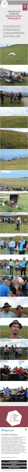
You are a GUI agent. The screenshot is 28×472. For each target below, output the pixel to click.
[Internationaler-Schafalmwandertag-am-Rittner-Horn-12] (14, 286)
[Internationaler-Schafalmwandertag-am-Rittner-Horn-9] (14, 223)
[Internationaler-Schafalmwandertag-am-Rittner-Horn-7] (14, 180)
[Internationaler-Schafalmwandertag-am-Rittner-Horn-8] (14, 202)
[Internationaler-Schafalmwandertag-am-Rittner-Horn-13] (14, 307)
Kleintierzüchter (11, 26)
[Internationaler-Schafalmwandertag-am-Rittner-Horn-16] (14, 370)
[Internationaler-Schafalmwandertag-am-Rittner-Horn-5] (14, 138)
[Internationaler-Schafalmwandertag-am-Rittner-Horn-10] (14, 244)
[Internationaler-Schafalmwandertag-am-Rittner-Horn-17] (14, 391)
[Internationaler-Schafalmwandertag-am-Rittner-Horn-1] (14, 54)
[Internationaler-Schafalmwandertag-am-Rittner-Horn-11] (14, 265)
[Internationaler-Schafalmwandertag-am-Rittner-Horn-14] (14, 328)
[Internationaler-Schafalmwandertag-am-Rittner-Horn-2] (14, 75)
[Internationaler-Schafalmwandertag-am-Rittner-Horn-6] (14, 159)
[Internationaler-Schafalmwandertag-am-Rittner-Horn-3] (14, 96)
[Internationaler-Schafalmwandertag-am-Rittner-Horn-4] (14, 117)
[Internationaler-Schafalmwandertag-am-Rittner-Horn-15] (14, 349)
